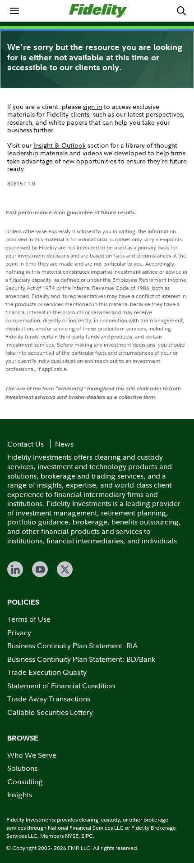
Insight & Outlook (59, 145)
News (64, 444)
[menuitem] (14, 11)
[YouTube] (40, 569)
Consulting (25, 781)
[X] (65, 569)
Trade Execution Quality (47, 672)
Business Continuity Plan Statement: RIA (72, 646)
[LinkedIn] (15, 569)
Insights (19, 795)
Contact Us (25, 444)
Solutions (22, 768)
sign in (92, 106)
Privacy (19, 632)
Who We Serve (31, 755)
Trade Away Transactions (48, 699)
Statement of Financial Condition (61, 686)
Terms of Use (29, 619)
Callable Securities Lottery (50, 712)
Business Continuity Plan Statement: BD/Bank (81, 659)
